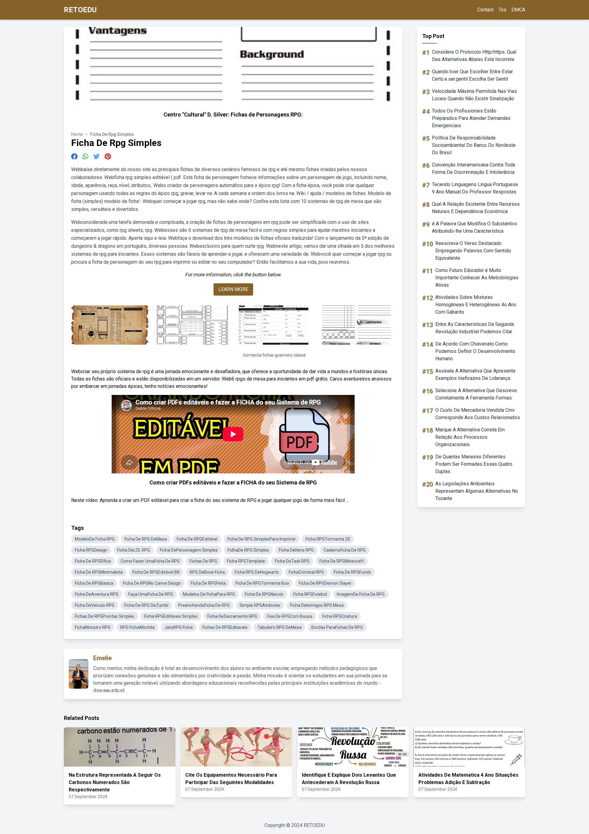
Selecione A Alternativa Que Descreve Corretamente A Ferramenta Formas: (476, 394)
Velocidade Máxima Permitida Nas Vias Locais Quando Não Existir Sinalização (474, 94)
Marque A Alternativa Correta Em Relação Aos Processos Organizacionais (470, 437)
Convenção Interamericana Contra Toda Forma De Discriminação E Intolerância (473, 168)
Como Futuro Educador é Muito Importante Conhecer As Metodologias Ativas (476, 277)
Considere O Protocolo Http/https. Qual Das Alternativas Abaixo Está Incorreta (474, 55)
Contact (485, 10)
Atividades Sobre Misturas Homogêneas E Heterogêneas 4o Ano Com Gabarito (475, 304)
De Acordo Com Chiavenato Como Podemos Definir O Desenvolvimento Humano (475, 351)
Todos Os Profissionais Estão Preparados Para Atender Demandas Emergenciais (471, 118)
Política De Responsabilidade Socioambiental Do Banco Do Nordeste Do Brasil (474, 145)
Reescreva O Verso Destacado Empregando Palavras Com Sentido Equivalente (473, 250)
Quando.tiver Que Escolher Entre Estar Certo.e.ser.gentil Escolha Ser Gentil (472, 75)
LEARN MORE (233, 289)
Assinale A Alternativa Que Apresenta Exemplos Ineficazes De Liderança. (475, 374)
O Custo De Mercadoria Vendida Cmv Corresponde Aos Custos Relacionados (477, 413)
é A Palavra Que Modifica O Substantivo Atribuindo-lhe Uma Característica (474, 227)
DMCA (518, 10)
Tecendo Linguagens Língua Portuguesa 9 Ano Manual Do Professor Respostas (475, 188)
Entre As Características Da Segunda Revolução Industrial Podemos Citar (474, 328)
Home (77, 134)
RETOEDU (80, 10)
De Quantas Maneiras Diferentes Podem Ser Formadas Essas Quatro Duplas (473, 464)
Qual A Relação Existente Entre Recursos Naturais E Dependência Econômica (476, 207)
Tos (502, 10)
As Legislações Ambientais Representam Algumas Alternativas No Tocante (476, 491)
